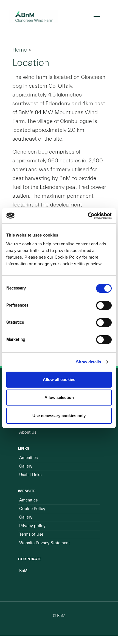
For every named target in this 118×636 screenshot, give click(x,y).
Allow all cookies (59, 379)
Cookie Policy (32, 508)
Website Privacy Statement (44, 543)
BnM (23, 570)
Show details (88, 361)
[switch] (104, 305)
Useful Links (30, 475)
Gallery (25, 466)
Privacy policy (32, 526)
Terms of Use (31, 534)
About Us (27, 432)
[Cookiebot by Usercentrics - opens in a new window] (88, 215)
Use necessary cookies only (59, 415)
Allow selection (59, 397)
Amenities (28, 457)
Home (19, 50)
